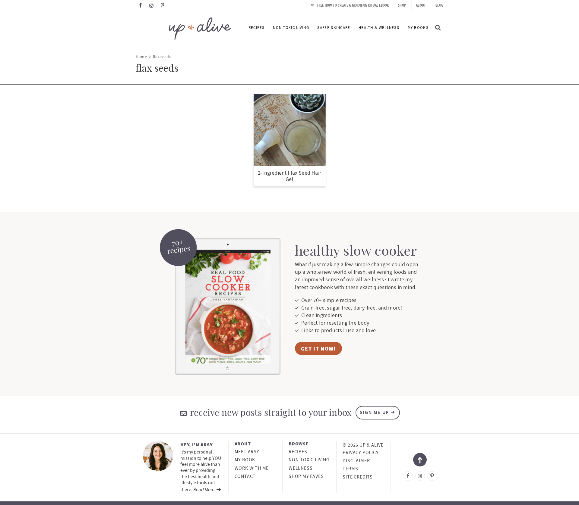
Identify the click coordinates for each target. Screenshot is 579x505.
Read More (204, 489)
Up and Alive (183, 28)
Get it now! (318, 348)
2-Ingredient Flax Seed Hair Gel (289, 176)
